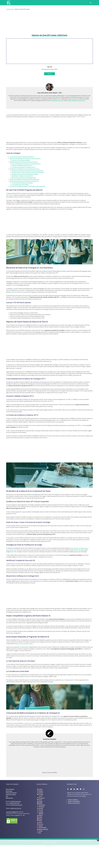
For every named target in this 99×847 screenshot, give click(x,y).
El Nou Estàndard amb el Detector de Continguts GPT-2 (26, 163)
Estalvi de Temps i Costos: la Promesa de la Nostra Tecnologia (27, 172)
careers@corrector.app (16, 805)
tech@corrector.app (14, 803)
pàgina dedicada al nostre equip (76, 100)
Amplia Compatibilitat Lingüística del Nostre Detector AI (24, 179)
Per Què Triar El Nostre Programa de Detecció (22, 156)
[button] (90, 2)
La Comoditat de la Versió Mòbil (19, 184)
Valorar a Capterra (73, 799)
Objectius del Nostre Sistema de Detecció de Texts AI (24, 162)
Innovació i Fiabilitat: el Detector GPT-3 (21, 165)
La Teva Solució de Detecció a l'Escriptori (22, 183)
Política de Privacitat (11, 792)
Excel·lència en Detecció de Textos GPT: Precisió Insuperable (27, 170)
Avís (7, 796)
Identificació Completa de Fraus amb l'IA (22, 176)
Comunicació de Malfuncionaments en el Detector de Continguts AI (27, 186)
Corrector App (10, 9)
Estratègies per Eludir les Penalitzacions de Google (24, 174)
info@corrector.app (29, 723)
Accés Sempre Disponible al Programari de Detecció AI (24, 181)
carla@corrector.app (57, 100)
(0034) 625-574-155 (15, 808)
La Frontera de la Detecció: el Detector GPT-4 (23, 167)
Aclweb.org (13, 292)
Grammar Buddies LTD (12, 812)
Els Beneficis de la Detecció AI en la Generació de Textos (24, 169)
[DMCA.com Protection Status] (12, 823)
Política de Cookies (11, 794)
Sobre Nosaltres (10, 789)
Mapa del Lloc (9, 798)
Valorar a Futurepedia (74, 801)
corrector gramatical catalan (25, 643)
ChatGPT (11, 195)
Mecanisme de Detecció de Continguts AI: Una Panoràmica (25, 158)
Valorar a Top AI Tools (74, 803)
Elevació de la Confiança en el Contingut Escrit (23, 177)
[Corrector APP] (8, 2)
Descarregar (9, 791)
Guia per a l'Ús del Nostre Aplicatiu (20, 160)
